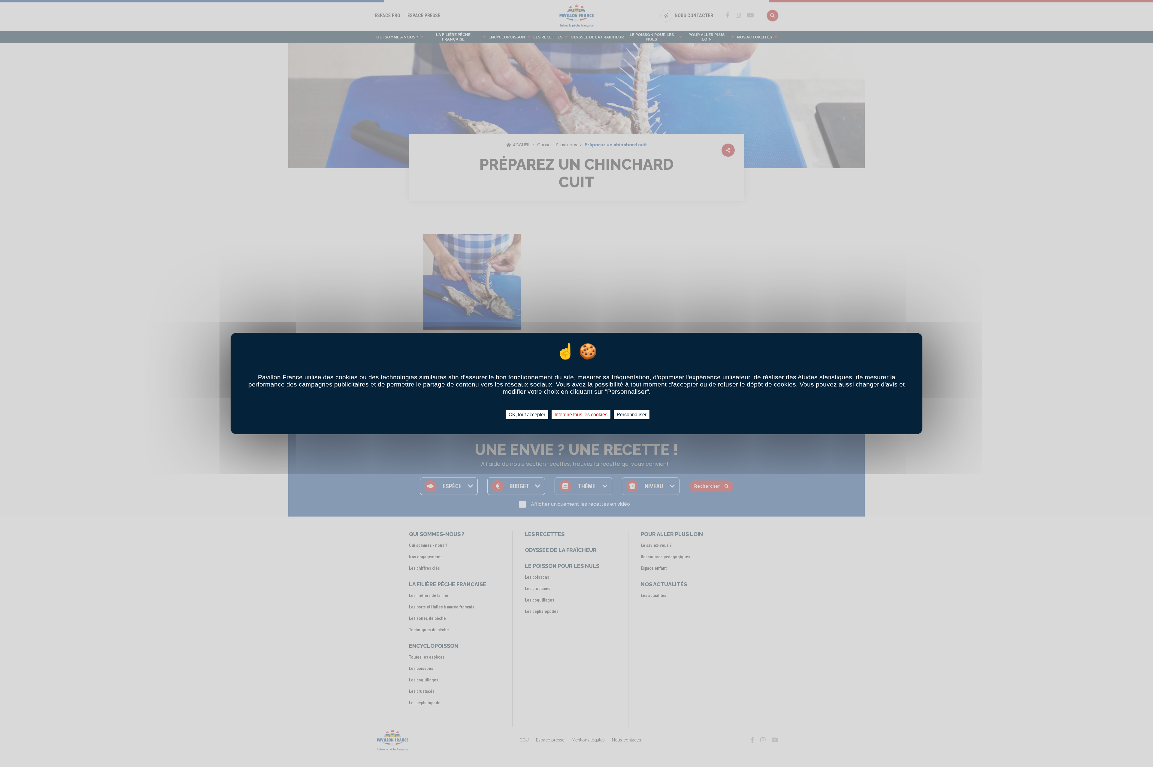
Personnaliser (631, 414)
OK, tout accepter (527, 414)
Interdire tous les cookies (581, 414)
